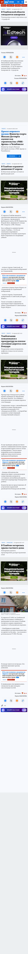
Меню (2, 2)
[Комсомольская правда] (9, 2)
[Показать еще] (23, 57)
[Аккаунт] (26, 2)
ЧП (5, 705)
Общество (9, 9)
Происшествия (9, 542)
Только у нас (10, 5)
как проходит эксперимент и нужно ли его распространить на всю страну (13, 278)
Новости (3, 5)
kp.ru (25, 75)
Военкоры (17, 5)
